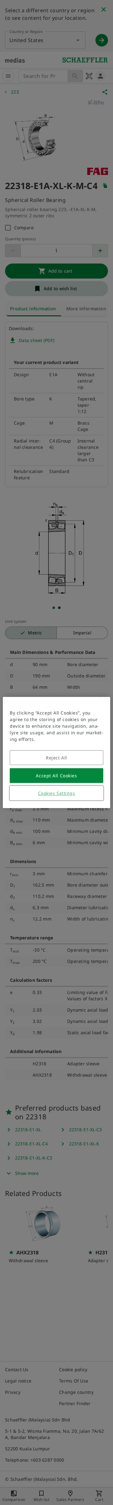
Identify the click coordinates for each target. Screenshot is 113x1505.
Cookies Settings (56, 793)
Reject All (56, 758)
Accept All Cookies (56, 776)
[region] (56, 752)
